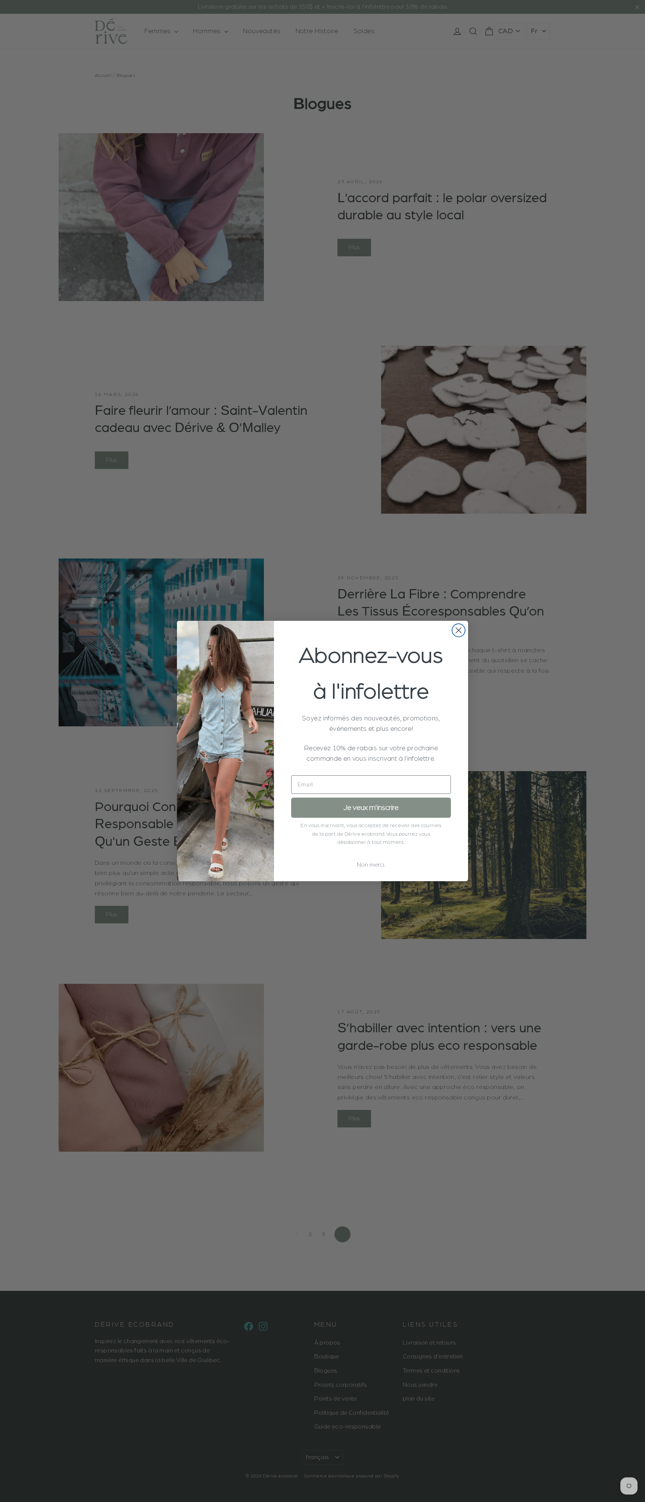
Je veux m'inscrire (371, 807)
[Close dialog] (458, 630)
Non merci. (371, 865)
